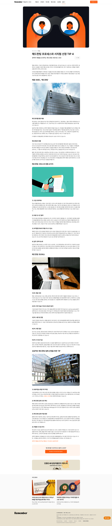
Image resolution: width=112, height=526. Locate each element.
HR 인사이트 (34, 50)
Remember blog (59, 521)
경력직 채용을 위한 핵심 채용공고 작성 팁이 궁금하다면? (45, 441)
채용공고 (37, 2)
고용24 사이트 (47, 396)
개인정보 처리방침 (85, 521)
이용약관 (79, 521)
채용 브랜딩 (53, 2)
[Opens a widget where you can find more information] (107, 518)
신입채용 (59, 2)
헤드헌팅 (47, 2)
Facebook (70, 521)
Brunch (75, 521)
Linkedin (65, 521)
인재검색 (42, 2)
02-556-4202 (86, 514)
